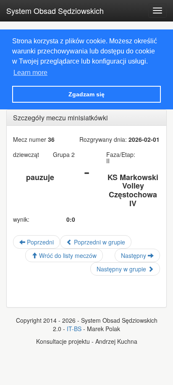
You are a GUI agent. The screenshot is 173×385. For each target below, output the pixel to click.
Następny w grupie (122, 269)
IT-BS (74, 328)
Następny (134, 255)
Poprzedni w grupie (98, 242)
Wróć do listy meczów (67, 255)
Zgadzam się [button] (86, 94)
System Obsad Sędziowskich (55, 10)
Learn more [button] (30, 72)
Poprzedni (39, 242)
